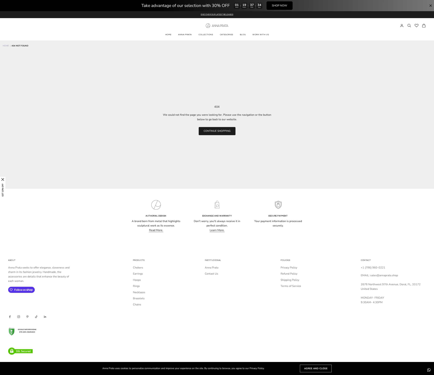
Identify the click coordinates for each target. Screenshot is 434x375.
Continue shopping (217, 131)
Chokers (138, 267)
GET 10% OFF (2, 190)
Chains (137, 304)
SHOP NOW (279, 5)
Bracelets (139, 298)
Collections (206, 35)
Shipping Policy (290, 280)
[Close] (2, 179)
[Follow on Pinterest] (27, 316)
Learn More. (217, 230)
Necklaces (139, 292)
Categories (226, 35)
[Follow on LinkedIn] (45, 316)
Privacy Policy (289, 267)
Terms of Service (291, 286)
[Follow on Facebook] (10, 316)
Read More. (156, 230)
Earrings (138, 274)
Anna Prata (185, 35)
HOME (6, 45)
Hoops (137, 280)
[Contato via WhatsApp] (429, 370)
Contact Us (211, 274)
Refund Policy (289, 274)
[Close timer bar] (430, 5)
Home (168, 35)
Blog (243, 35)
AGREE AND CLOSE (316, 368)
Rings (136, 286)
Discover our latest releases (217, 14)
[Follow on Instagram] (18, 316)
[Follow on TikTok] (36, 316)
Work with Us (260, 35)
